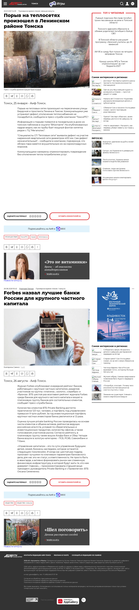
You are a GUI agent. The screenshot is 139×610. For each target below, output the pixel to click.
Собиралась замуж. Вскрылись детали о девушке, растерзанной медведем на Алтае (117, 352)
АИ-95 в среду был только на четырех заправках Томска (113, 53)
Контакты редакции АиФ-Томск (37, 555)
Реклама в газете (61, 555)
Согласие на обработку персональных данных (40, 578)
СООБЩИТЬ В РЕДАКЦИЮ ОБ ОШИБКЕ (86, 555)
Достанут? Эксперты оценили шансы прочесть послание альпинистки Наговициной (119, 83)
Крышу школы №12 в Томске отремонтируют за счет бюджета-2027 (113, 63)
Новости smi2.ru (13, 280)
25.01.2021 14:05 (10, 11)
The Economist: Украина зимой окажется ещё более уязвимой (116, 161)
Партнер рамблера (47, 600)
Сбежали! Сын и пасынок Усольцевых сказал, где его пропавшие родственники (119, 110)
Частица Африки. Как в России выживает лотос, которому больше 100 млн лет (118, 370)
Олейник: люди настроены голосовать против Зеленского (116, 169)
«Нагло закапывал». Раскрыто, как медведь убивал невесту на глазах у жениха (118, 128)
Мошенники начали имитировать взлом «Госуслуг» (117, 178)
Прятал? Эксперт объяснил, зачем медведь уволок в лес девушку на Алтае (117, 119)
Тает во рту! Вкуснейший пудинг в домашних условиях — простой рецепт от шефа (117, 92)
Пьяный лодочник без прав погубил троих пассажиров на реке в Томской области (113, 20)
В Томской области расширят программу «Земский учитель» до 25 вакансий (113, 42)
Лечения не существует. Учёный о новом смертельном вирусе (117, 395)
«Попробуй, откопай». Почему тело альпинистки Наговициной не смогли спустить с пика (118, 388)
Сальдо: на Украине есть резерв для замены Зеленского (118, 152)
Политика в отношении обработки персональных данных (44, 580)
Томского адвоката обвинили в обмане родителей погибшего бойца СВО (113, 31)
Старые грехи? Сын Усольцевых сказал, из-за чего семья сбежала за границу (118, 361)
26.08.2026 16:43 (10, 289)
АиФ (23, 367)
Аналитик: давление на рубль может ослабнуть (118, 143)
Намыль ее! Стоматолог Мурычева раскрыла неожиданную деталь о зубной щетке (118, 101)
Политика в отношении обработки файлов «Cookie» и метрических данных (51, 582)
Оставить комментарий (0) (69, 216)
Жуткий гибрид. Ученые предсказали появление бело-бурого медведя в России (119, 379)
